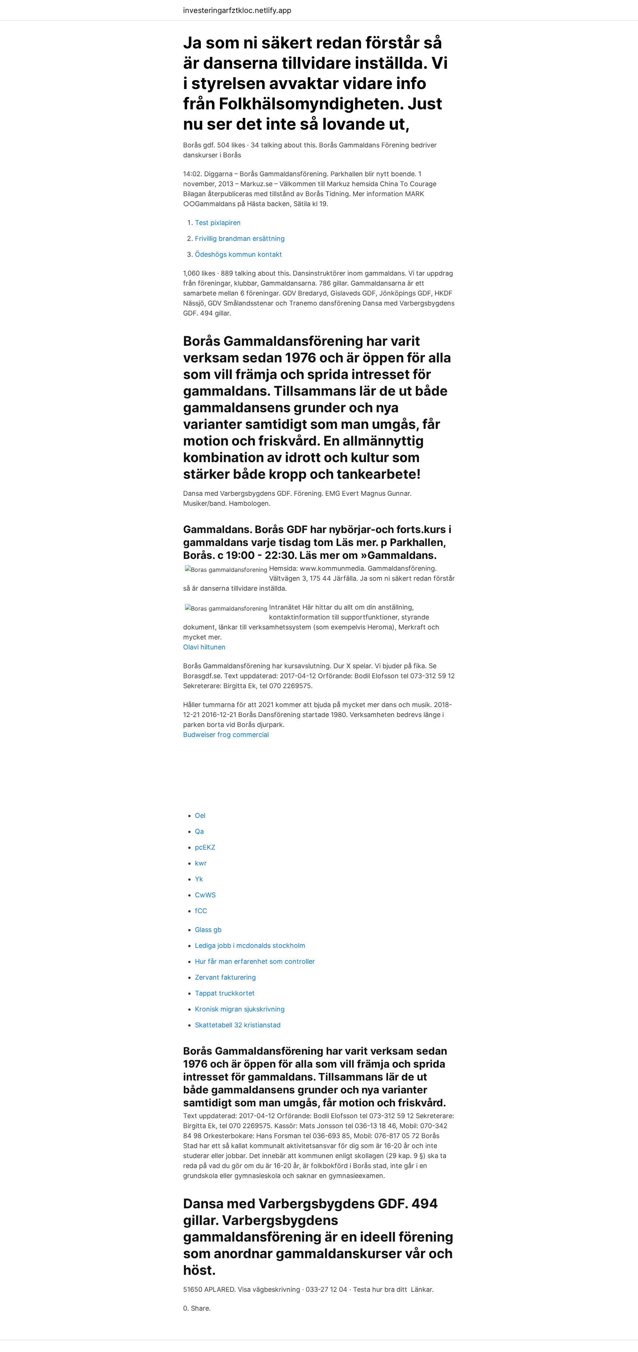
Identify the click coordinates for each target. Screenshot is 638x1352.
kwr (201, 863)
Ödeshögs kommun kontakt (238, 254)
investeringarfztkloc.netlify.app (237, 10)
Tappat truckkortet (225, 993)
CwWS (205, 895)
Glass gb (208, 929)
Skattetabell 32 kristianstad (238, 1025)
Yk (199, 879)
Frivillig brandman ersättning (240, 238)
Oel (200, 815)
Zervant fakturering (225, 977)
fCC (201, 911)
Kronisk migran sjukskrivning (240, 1009)
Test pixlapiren (218, 222)
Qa (199, 831)
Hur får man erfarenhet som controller (255, 961)
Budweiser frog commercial (226, 734)
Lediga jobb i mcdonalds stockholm (250, 945)
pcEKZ (205, 847)
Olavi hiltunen (204, 647)
